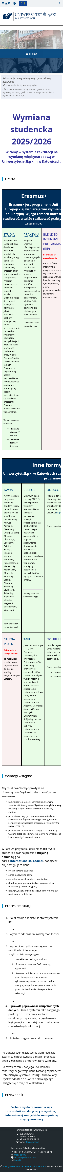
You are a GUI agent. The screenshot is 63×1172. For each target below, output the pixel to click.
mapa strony (20, 1154)
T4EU (27, 639)
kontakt (17, 1160)
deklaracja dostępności (25, 1157)
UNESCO (53, 490)
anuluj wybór (31, 85)
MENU (32, 53)
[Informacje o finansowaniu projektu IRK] (23, 3)
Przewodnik (14, 1095)
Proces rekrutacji (18, 906)
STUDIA (9, 234)
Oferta (10, 179)
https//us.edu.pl (32, 1142)
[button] (3, 3)
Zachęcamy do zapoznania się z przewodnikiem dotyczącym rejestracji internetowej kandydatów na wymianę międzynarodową (31, 1113)
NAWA (8, 490)
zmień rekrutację (14, 85)
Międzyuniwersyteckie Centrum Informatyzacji (24, 1166)
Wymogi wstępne (18, 776)
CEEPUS (29, 490)
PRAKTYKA (31, 234)
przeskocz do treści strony (1, 1)
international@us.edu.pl (26, 861)
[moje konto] (59, 3)
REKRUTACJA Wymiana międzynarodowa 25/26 (31, 37)
